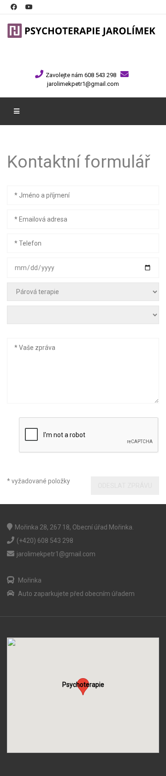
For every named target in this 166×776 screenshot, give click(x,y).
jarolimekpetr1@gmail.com (83, 83)
